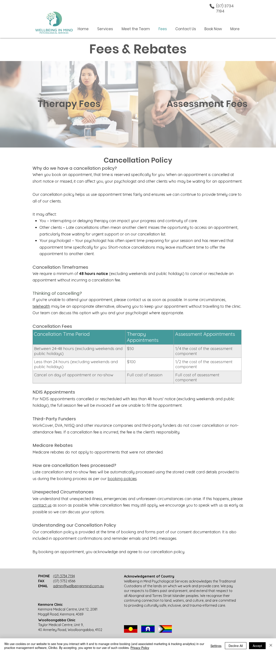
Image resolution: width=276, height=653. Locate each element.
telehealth (41, 306)
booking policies (122, 478)
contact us (42, 505)
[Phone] (212, 6)
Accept (257, 646)
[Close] (270, 646)
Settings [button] (215, 646)
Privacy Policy (139, 647)
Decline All (236, 646)
